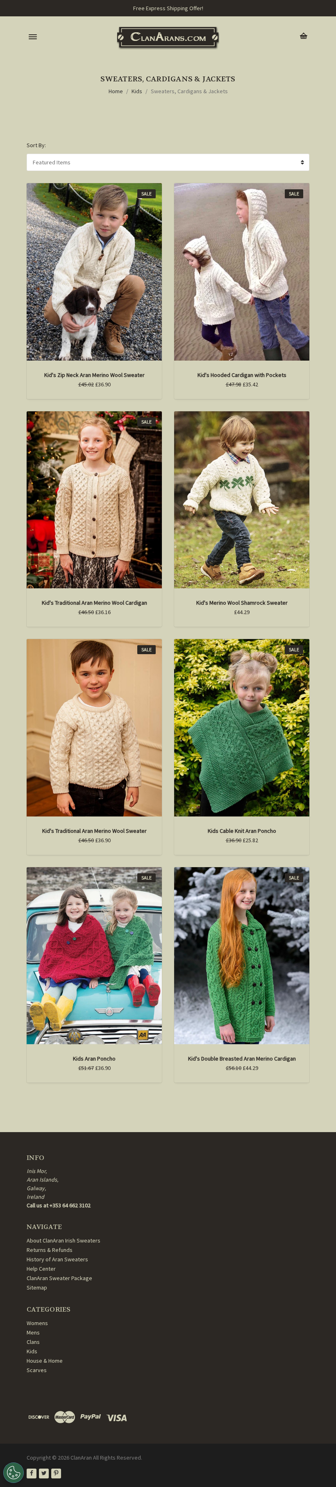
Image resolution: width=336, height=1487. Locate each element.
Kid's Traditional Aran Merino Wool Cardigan (94, 602)
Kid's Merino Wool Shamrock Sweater (242, 602)
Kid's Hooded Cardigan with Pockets (242, 375)
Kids (137, 91)
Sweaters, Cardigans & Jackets (189, 91)
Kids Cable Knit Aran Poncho (242, 830)
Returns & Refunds (50, 1250)
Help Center (41, 1268)
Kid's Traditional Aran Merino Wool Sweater (94, 830)
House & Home (45, 1360)
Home (116, 91)
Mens (33, 1332)
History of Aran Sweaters (57, 1259)
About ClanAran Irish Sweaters (63, 1240)
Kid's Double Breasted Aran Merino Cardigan (242, 1058)
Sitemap (37, 1287)
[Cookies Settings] (13, 1472)
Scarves (37, 1370)
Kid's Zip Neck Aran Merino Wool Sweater (94, 375)
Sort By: (36, 145)
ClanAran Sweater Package (59, 1278)
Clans (33, 1342)
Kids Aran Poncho (94, 1058)
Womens (37, 1323)
